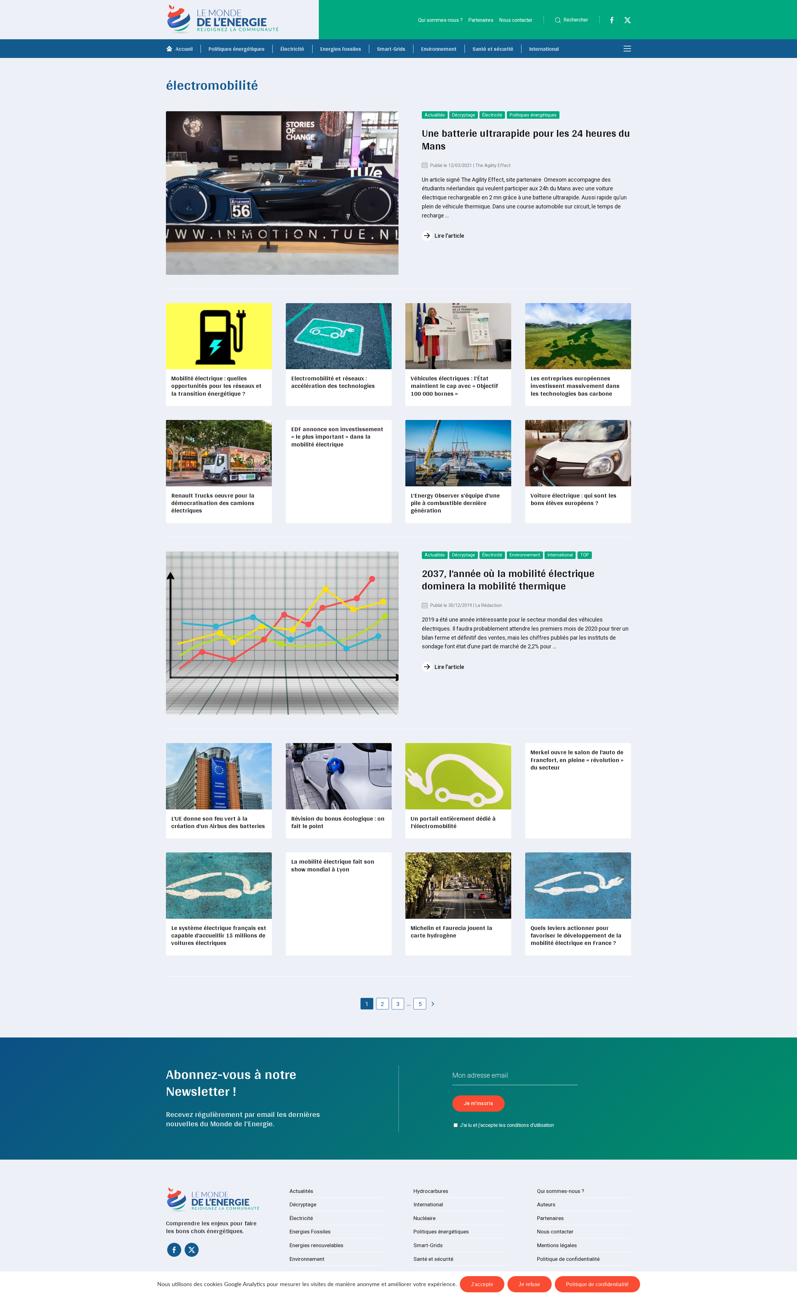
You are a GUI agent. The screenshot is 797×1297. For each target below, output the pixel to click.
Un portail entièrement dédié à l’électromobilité (453, 822)
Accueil (184, 49)
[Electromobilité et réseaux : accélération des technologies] (339, 336)
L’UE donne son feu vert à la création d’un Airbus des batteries (218, 822)
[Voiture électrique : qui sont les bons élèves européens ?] (578, 453)
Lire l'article (449, 235)
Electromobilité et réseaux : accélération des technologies (333, 381)
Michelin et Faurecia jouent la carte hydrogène (451, 931)
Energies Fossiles (340, 49)
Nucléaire (424, 1218)
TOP (584, 555)
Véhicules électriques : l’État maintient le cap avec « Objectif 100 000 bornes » (454, 385)
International (544, 49)
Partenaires (480, 20)
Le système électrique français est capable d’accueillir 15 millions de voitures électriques (218, 935)
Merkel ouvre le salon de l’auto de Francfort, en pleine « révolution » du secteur (577, 759)
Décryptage (463, 115)
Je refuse (529, 1284)
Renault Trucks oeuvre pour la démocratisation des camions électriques (212, 502)
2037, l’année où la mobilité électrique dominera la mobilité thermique (508, 579)
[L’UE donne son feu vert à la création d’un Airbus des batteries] (219, 776)
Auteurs (546, 1204)
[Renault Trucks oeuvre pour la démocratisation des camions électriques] (219, 453)
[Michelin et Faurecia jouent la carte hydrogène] (458, 885)
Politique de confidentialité (568, 1259)
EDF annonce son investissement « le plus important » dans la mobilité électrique (337, 436)
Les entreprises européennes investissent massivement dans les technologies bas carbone (575, 385)
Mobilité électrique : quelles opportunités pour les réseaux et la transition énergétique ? (216, 385)
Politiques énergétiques (237, 49)
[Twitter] (623, 21)
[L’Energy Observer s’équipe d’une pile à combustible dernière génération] (458, 453)
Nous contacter (515, 20)
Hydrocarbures (430, 1191)
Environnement (438, 49)
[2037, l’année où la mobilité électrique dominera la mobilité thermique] (282, 633)
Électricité (292, 49)
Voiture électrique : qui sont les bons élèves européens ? (573, 498)
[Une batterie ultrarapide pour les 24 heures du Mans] (282, 193)
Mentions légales (557, 1245)
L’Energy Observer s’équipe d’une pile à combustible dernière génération (455, 502)
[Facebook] (608, 21)
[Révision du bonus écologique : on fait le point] (339, 776)
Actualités (435, 115)
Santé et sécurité (493, 49)
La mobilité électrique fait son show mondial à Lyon (332, 865)
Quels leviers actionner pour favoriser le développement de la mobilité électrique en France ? (576, 935)
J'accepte (482, 1284)
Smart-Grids (391, 49)
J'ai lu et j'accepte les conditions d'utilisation (507, 1125)
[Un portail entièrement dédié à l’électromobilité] (458, 776)
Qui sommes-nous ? (440, 20)
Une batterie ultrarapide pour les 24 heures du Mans (526, 139)
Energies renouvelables (316, 1245)
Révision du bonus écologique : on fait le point (337, 822)
